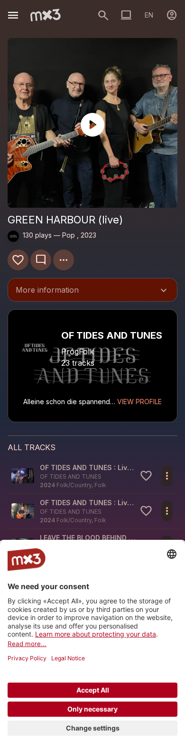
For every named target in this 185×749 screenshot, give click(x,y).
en (149, 15)
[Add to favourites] (18, 260)
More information (92, 290)
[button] (92, 476)
